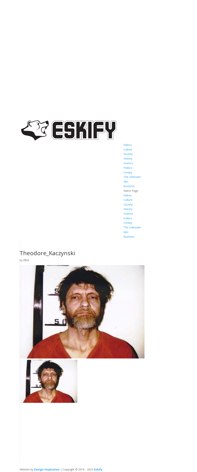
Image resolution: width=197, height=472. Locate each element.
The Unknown (132, 177)
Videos (128, 145)
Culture (128, 149)
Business (129, 186)
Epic (126, 181)
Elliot (26, 260)
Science (128, 163)
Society (128, 154)
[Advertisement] (98, 436)
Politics (128, 168)
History (128, 158)
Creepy (128, 172)
